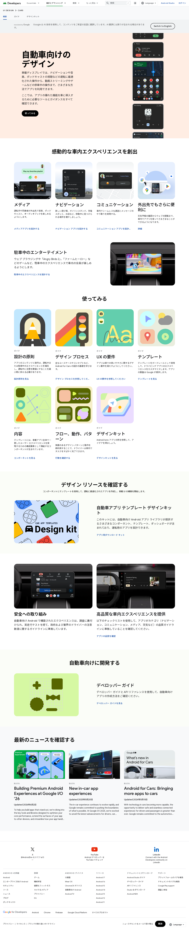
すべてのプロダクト (100, 912)
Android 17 (100, 877)
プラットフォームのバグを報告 (170, 877)
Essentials (31, 3)
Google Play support (166, 886)
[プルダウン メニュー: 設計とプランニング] (66, 3)
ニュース (6, 894)
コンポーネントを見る (24, 458)
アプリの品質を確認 (106, 636)
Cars (20, 10)
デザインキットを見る (107, 458)
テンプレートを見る (147, 379)
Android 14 (100, 890)
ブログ (5, 898)
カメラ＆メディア (41, 890)
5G (35, 898)
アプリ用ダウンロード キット (111, 535)
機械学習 (37, 881)
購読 (160, 924)
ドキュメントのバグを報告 (169, 881)
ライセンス (20, 924)
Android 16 (100, 881)
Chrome (47, 912)
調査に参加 (162, 890)
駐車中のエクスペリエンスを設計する (32, 274)
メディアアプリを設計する (26, 229)
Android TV (69, 894)
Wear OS (68, 881)
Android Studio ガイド (136, 877)
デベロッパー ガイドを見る (110, 703)
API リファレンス (134, 886)
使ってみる (30, 113)
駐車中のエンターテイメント (40, 252)
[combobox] (118, 3)
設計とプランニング (54, 3)
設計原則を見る (21, 379)
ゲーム (36, 877)
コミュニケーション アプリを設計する (115, 229)
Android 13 (100, 894)
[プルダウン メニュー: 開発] (79, 3)
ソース (5, 890)
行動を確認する (62, 458)
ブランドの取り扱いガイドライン (41, 924)
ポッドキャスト (9, 902)
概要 (5, 16)
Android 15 (100, 886)
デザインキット (33, 16)
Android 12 (100, 898)
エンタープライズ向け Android (15, 881)
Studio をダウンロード (136, 890)
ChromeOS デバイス (73, 886)
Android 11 (100, 902)
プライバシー (39, 894)
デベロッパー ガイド (115, 685)
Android (6, 877)
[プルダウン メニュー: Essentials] (39, 3)
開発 (74, 3)
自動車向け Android (73, 890)
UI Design (8, 10)
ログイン (182, 3)
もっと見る (91, 3)
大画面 (67, 877)
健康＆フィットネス (42, 886)
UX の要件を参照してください (111, 379)
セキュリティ (8, 886)
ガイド (17, 16)
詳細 (140, 229)
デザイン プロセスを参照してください (73, 379)
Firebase (59, 912)
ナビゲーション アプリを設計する (71, 229)
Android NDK (132, 894)
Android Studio (168, 3)
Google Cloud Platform (77, 912)
